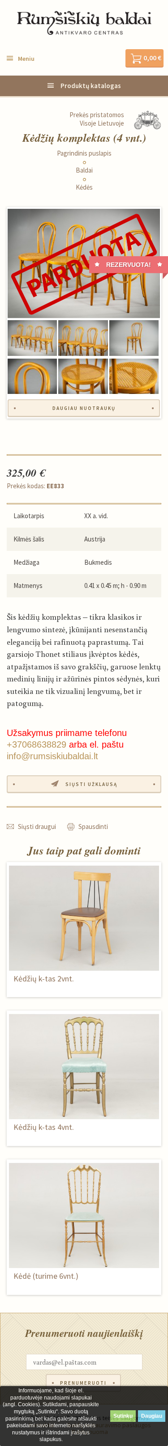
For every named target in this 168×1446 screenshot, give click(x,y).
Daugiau (151, 1416)
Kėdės (84, 187)
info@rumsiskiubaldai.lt (52, 756)
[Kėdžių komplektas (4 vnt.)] (84, 263)
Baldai (84, 170)
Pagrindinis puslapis (84, 153)
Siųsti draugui (37, 826)
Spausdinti (93, 826)
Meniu (26, 58)
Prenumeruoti (83, 1383)
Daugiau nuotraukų (84, 408)
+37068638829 (36, 744)
